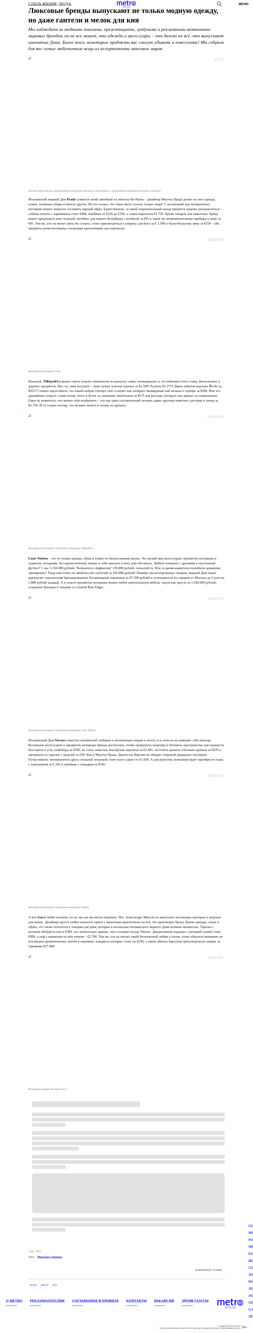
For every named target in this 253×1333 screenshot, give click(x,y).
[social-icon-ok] (24, 1327)
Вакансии (164, 1301)
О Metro (14, 1301)
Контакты (136, 1301)
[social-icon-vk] (9, 1327)
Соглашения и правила (95, 1301)
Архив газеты (195, 1301)
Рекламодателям (47, 1301)
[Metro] (126, 4)
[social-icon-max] (31, 1327)
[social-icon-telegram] (16, 1327)
